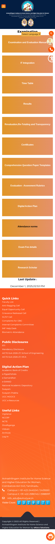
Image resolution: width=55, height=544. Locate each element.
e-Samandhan (9, 378)
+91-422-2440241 (28, 490)
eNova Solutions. (42, 527)
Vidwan (5, 429)
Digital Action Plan (27, 206)
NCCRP (5, 417)
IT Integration (27, 63)
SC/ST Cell (7, 317)
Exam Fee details (27, 247)
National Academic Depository (17, 385)
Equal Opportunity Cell (13, 309)
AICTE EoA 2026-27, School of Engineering (23, 353)
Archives (6, 433)
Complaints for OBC (12, 321)
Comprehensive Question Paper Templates (27, 165)
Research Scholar (27, 267)
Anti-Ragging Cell (11, 305)
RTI (3, 345)
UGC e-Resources (10, 400)
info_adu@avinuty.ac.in (20, 498)
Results (27, 104)
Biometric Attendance (13, 332)
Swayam (6, 389)
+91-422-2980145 (29, 494)
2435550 (45, 490)
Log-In (5, 436)
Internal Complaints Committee (18, 324)
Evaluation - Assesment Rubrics (27, 185)
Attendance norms (28, 226)
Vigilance (6, 414)
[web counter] (33, 502)
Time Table (27, 83)
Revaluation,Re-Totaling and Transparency (27, 124)
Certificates (27, 145)
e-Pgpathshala (9, 374)
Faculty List (8, 302)
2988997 (45, 494)
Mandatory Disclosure (13, 349)
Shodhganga (8, 425)
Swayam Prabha (10, 393)
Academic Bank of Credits (15, 370)
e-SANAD (6, 381)
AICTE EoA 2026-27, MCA (14, 357)
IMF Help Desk (9, 328)
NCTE (4, 421)
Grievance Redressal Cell (14, 313)
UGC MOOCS (8, 396)
